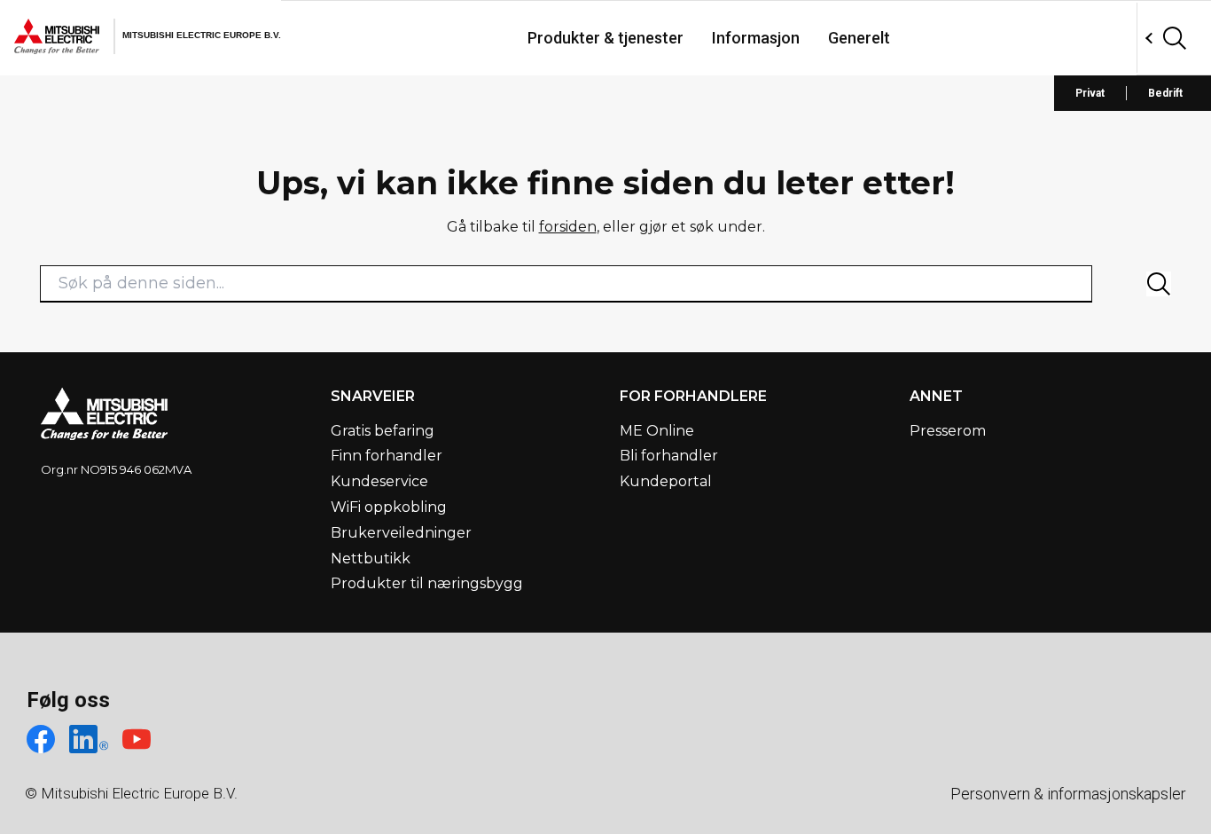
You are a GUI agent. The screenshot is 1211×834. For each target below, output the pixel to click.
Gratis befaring (382, 430)
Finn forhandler (386, 455)
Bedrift (1165, 93)
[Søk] (1158, 283)
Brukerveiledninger (401, 532)
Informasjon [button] (756, 37)
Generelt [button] (859, 37)
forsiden (568, 226)
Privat (1090, 93)
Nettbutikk (370, 558)
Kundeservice (379, 481)
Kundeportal (666, 481)
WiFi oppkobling (389, 507)
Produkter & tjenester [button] (605, 37)
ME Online (657, 430)
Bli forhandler (669, 455)
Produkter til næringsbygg (427, 583)
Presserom (948, 430)
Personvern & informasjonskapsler (1068, 793)
